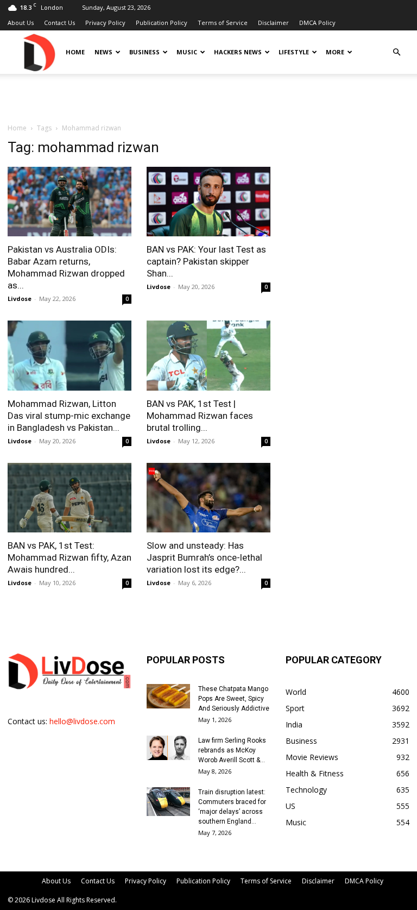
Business (144, 52)
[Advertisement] (208, 97)
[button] (396, 52)
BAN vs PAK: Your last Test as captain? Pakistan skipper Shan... (206, 261)
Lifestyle (294, 52)
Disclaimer (273, 22)
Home (75, 52)
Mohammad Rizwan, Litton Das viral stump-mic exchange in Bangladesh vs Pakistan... (69, 415)
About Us (21, 22)
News (103, 52)
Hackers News (238, 52)
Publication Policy (161, 22)
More (335, 52)
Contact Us (59, 22)
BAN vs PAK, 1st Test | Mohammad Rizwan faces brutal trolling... (200, 415)
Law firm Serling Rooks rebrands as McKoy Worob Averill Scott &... (232, 750)
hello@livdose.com (82, 721)
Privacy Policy (105, 22)
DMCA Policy (317, 22)
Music (186, 52)
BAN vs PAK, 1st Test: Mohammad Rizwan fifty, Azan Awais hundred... (69, 557)
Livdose (19, 298)
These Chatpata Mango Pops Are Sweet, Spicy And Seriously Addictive (233, 698)
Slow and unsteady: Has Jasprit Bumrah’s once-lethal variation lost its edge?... (204, 557)
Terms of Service (223, 22)
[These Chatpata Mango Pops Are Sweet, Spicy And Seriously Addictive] (168, 696)
